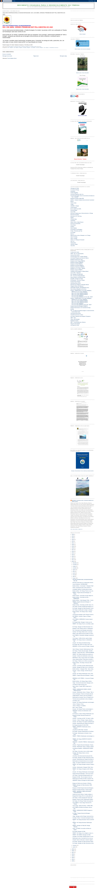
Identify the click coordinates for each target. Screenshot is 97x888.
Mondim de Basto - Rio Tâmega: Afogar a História (82, 681)
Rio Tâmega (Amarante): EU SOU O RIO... (81, 725)
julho (74, 571)
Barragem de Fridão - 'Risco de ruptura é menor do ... (83, 777)
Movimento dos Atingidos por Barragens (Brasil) (80, 284)
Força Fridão (73, 211)
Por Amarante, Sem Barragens (76, 229)
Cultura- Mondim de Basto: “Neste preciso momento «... (83, 659)
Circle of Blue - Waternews (76, 272)
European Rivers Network (75, 281)
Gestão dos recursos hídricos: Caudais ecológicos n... (83, 794)
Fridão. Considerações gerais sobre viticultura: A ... (82, 587)
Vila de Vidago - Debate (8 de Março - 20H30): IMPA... (83, 805)
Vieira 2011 (73, 245)
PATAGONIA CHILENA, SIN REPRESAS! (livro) (80, 287)
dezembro (75, 562)
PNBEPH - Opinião (22, 47)
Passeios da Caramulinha (75, 223)
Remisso (72, 233)
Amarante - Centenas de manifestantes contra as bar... (83, 655)
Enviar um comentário (7, 54)
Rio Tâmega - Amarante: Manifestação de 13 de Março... (83, 731)
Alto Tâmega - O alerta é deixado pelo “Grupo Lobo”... (83, 797)
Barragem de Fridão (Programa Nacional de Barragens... (83, 787)
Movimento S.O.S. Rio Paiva (76, 216)
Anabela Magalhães (74, 192)
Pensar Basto (73, 225)
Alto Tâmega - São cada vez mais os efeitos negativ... (83, 751)
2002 (73, 859)
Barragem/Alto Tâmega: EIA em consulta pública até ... (83, 795)
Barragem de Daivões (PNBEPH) (77, 262)
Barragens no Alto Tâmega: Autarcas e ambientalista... (83, 628)
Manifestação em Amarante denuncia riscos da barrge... (83, 760)
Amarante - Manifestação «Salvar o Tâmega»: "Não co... (83, 692)
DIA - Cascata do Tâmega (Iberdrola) (78, 275)
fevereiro (74, 845)
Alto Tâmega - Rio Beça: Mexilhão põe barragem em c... (83, 606)
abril (74, 576)
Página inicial (35, 55)
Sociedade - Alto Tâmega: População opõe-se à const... (83, 836)
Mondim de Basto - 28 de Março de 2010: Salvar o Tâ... (83, 604)
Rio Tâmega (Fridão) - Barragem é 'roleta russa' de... (83, 622)
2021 (73, 542)
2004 (73, 857)
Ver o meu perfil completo (76, 529)
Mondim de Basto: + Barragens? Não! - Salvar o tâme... (83, 668)
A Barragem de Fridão (75, 188)
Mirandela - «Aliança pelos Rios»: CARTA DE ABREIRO (83, 652)
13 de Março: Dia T (76, 700)
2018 (73, 547)
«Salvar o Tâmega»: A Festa (78, 704)
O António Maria (74, 219)
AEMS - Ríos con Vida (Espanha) (77, 253)
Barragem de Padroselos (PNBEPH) (77, 266)
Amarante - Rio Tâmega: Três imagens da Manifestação (83, 721)
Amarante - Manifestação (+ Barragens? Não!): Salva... (83, 767)
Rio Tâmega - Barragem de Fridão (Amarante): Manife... (83, 841)
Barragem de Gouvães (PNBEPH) (77, 265)
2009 (73, 849)
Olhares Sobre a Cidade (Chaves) (77, 222)
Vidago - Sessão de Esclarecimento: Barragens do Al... (83, 682)
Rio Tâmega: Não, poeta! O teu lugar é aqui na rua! (82, 644)
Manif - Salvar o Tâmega (77, 707)
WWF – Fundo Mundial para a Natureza (78, 322)
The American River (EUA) (76, 313)
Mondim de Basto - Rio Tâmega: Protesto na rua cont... (83, 590)
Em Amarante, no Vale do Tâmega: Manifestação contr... (83, 713)
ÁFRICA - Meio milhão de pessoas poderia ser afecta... (83, 633)
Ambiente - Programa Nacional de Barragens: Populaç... (83, 744)
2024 (73, 537)
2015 (73, 552)
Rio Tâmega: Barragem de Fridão (79, 831)
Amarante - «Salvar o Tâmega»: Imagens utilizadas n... (83, 720)
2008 (73, 850)
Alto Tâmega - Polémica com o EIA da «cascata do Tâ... (83, 660)
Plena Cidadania (74, 228)
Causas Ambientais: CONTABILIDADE (80, 584)
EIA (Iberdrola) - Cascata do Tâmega (78, 280)
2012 (73, 558)
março (74, 578)
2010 (73, 561)
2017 (73, 549)
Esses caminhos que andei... (76, 208)
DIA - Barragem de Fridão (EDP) (77, 274)
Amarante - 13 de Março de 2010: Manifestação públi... (83, 665)
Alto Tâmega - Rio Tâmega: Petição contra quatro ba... (83, 801)
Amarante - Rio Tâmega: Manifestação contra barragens (83, 702)
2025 (73, 536)
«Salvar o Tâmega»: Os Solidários (79, 705)
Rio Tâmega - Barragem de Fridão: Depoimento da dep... (83, 757)
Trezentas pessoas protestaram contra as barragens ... (83, 698)
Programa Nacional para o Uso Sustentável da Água (80, 307)
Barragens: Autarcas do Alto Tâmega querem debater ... (83, 799)
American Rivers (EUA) (75, 255)
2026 (73, 534)
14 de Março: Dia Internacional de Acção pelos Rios (82, 755)
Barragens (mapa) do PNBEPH (76, 269)
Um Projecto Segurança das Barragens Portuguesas (81, 316)
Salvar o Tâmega (74, 238)
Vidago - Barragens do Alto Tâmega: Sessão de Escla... (83, 816)
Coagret (72, 204)
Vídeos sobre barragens (75, 319)
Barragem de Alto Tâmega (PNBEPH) (78, 261)
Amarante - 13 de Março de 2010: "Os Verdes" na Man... (83, 718)
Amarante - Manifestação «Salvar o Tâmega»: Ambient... (83, 746)
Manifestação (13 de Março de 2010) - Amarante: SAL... (83, 778)
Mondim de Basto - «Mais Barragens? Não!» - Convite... (83, 600)
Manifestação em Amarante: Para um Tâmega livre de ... (83, 697)
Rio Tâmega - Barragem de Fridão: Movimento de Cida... (83, 843)
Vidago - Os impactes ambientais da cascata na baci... (83, 762)
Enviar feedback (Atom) (11, 58)
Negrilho (72, 217)
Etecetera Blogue (74, 210)
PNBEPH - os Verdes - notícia (33, 47)
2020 (73, 544)
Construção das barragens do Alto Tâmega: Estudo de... (83, 614)
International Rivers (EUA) (76, 283)
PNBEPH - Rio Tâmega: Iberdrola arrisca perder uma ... (83, 654)
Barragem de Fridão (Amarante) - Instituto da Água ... (83, 789)
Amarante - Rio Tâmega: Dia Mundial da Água (81, 642)
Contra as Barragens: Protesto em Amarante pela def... (83, 693)
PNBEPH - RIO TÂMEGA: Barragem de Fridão (81, 834)
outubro (74, 566)
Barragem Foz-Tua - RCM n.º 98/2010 (78, 268)
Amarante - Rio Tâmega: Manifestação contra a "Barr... (83, 673)
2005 (73, 855)
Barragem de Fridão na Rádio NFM (77, 198)
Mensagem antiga (63, 55)
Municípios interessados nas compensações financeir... (83, 582)
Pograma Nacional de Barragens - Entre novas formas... (83, 773)
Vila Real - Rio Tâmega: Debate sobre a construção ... (83, 631)
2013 (73, 556)
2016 (73, 551)
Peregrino (72, 226)
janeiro (74, 847)
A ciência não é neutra (75, 252)
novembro (75, 564)
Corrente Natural (74, 207)
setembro (75, 567)
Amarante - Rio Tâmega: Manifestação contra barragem (83, 771)
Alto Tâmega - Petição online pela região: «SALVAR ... (83, 650)
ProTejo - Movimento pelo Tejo (76, 230)
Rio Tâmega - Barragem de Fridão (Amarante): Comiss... (83, 608)
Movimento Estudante (75, 214)
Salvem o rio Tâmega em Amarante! (77, 239)
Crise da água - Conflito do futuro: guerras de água (82, 638)
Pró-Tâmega (73, 232)
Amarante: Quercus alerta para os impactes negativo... (83, 839)
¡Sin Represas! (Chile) (75, 325)
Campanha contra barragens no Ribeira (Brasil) (79, 271)
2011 (73, 559)
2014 (73, 554)
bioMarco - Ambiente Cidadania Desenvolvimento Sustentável (82, 199)
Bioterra (72, 201)
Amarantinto (73, 191)
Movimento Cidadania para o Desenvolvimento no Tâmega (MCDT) (83, 501)
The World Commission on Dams (77, 314)
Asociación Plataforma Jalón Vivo (77, 194)
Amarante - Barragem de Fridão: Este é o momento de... (83, 667)
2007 (73, 852)
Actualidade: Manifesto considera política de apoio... (83, 589)
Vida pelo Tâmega (74, 244)
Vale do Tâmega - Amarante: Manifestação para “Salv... (83, 649)
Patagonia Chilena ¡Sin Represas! (77, 286)
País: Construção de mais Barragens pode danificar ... (83, 630)
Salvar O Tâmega (74, 236)
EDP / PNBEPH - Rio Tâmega (13, 47)
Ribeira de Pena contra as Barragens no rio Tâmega (80, 235)
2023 (73, 539)
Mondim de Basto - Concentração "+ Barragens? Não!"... (83, 585)
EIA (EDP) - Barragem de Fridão (77, 278)
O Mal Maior (73, 220)
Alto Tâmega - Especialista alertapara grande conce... (83, 775)
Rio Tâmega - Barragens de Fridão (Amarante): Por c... (83, 626)
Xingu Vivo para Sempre (75, 323)
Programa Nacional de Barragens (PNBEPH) (79, 306)
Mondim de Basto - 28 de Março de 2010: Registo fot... (83, 595)
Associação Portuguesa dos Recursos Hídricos (80, 258)
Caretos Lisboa (73, 202)
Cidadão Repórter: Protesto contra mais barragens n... (83, 695)
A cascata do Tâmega (75, 189)
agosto (74, 569)
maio (74, 574)
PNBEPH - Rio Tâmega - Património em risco (49, 47)
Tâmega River (73, 242)
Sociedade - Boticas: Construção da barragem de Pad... (83, 817)
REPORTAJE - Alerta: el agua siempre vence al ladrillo (83, 657)
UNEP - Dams (73, 317)
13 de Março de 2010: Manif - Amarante (80, 729)
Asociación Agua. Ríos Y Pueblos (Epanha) (79, 256)
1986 (73, 860)
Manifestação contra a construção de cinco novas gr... (83, 838)
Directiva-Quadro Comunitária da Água (78, 277)
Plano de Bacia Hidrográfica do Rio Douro (78, 289)
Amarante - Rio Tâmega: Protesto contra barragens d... (83, 709)
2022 (73, 541)
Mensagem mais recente (7, 55)
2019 (73, 546)
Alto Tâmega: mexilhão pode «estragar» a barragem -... (83, 609)
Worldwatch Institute (74, 320)
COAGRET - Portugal (75, 205)
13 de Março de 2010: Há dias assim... (80, 684)
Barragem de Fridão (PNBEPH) (76, 263)
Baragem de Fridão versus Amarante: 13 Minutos (82, 783)
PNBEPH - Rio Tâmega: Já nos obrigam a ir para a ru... (83, 833)
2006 (73, 854)
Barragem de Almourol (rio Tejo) (77, 259)
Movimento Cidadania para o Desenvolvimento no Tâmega (48, 5)
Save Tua (72, 241)
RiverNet (72, 309)
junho (74, 573)
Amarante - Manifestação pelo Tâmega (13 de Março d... (83, 723)
